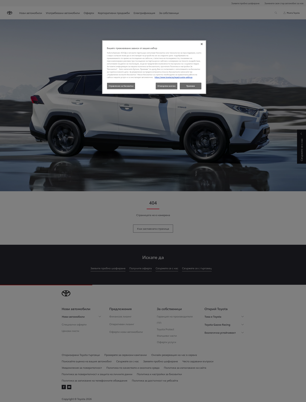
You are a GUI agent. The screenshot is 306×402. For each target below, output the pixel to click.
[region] (154, 67)
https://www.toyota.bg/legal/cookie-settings (173, 77)
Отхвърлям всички (166, 86)
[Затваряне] (201, 44)
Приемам (190, 86)
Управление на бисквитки (121, 86)
